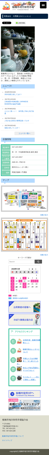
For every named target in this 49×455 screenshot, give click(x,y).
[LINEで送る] (20, 23)
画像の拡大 (44, 215)
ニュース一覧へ (24, 133)
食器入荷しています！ (12, 128)
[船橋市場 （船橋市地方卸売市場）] (19, 10)
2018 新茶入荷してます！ (13, 94)
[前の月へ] (28, 269)
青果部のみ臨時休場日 (20, 298)
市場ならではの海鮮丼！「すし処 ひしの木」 (27, 361)
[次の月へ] (36, 269)
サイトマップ (7, 440)
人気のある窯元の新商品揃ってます (17, 121)
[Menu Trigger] (43, 5)
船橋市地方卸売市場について (13, 436)
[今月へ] (32, 269)
